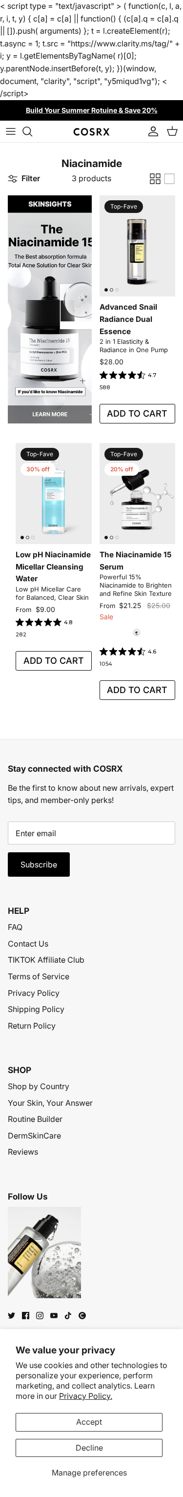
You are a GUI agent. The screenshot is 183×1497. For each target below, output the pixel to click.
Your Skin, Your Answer (50, 1103)
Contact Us (28, 944)
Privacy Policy (34, 993)
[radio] (136, 632)
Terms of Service (38, 976)
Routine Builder (35, 1119)
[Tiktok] (68, 1315)
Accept (89, 1422)
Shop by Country (38, 1086)
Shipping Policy (36, 1009)
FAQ (15, 927)
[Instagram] (39, 1315)
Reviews (23, 1152)
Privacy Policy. (85, 1396)
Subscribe (38, 864)
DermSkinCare (34, 1135)
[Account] (151, 131)
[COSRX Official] (91, 131)
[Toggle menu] (10, 131)
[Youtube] (54, 1315)
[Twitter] (11, 1315)
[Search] (32, 131)
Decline (89, 1448)
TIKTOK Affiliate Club (46, 960)
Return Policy (32, 1026)
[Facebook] (25, 1315)
